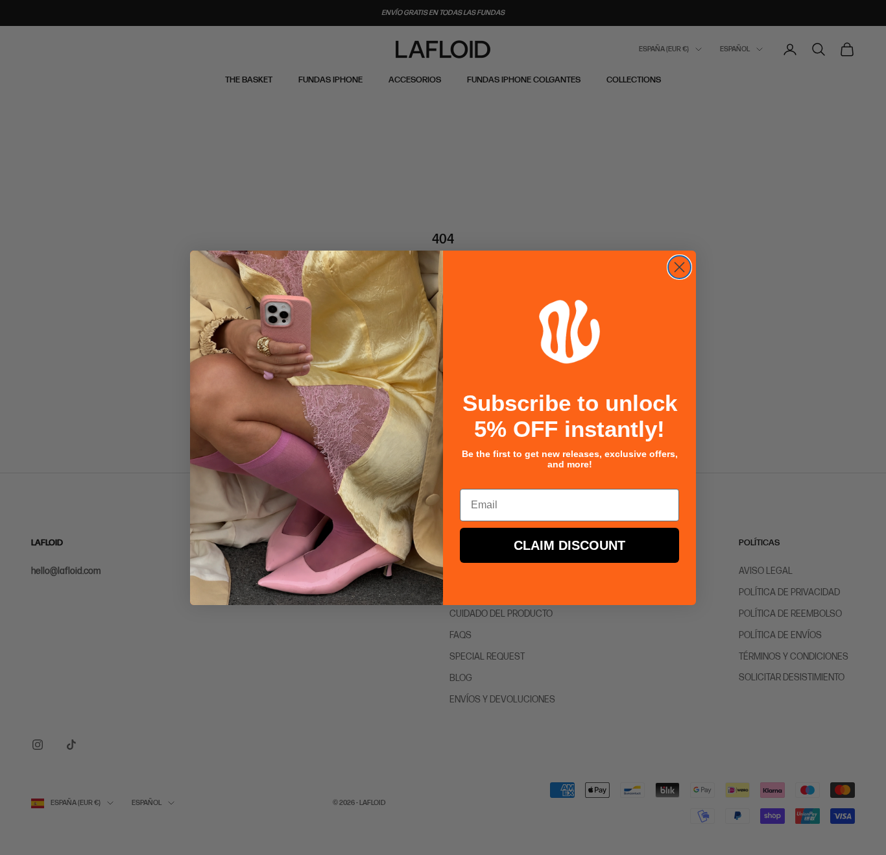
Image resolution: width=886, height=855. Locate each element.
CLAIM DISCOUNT (569, 545)
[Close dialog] (679, 267)
